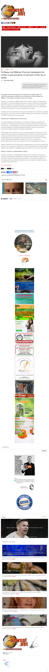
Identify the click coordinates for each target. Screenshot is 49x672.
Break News (7, 69)
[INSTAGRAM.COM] (8, 23)
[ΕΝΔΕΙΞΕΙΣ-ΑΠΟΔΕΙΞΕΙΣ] (12, 23)
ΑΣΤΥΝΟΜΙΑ (15, 29)
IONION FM (30, 27)
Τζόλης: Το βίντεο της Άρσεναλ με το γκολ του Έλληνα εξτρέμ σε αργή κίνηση (24, 528)
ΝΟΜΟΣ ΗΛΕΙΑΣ (22, 27)
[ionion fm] (15, 23)
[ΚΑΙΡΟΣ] (10, 23)
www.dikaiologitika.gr (6, 165)
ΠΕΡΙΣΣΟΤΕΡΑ (6, 29)
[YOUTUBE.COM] (6, 23)
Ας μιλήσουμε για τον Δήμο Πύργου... (11, 192)
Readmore (24, 532)
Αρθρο (12, 69)
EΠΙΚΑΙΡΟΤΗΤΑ (11, 27)
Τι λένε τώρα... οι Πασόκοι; (32, 192)
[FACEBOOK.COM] (2, 23)
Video (4, 517)
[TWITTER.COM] (4, 23)
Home (4, 27)
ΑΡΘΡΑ (36, 27)
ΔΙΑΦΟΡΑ (42, 27)
